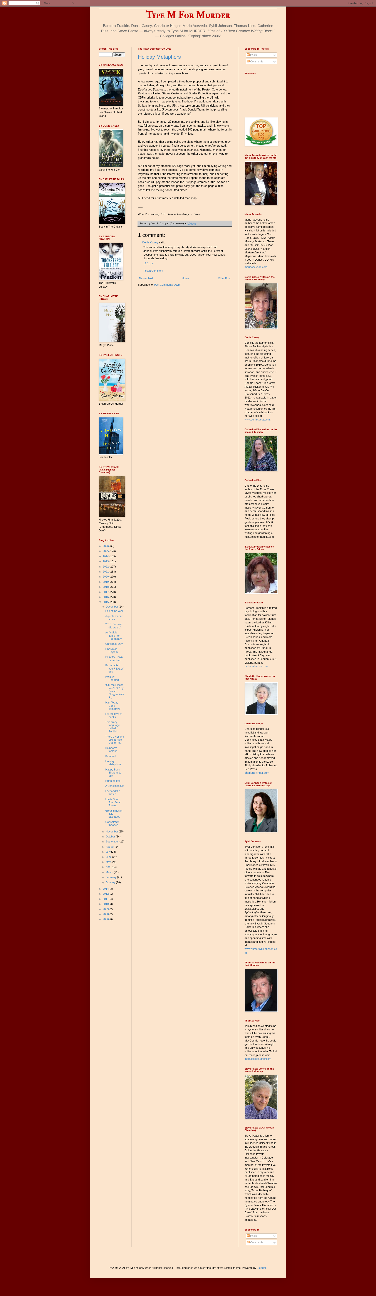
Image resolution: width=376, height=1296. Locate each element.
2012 (106, 893)
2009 (106, 909)
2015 (106, 602)
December (112, 606)
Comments (256, 61)
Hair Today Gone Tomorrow (112, 705)
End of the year (114, 611)
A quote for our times (114, 618)
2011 (106, 899)
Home (185, 278)
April (109, 867)
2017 (106, 592)
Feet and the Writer (112, 793)
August (110, 846)
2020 (106, 576)
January (111, 882)
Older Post (224, 278)
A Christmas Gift (114, 785)
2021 (106, 571)
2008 (106, 914)
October (111, 836)
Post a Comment (153, 270)
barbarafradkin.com (256, 666)
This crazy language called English (112, 727)
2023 (106, 561)
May (108, 862)
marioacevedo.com (256, 267)
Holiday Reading (112, 678)
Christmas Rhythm (111, 651)
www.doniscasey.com (257, 419)
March (110, 872)
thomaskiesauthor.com (258, 1058)
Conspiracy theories (112, 823)
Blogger (261, 1267)
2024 (106, 556)
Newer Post (146, 278)
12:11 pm (148, 263)
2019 (106, 581)
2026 (106, 546)
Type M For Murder (188, 15)
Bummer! (110, 756)
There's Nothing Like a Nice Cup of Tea (114, 740)
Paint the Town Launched (114, 659)
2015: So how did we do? (113, 626)
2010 (106, 904)
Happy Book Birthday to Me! (113, 772)
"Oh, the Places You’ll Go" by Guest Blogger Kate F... (114, 691)
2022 (106, 566)
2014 (106, 888)
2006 (106, 919)
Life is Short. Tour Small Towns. (113, 802)
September (112, 841)
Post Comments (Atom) (167, 284)
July (108, 851)
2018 (106, 586)
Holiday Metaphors (159, 57)
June (109, 857)
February (111, 877)
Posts (253, 55)
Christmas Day (114, 643)
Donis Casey (150, 242)
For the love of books (113, 715)
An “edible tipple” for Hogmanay (113, 635)
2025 (106, 551)
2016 (106, 597)
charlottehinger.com (257, 772)
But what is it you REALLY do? (114, 668)
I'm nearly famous (111, 750)
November (112, 831)
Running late (113, 780)
